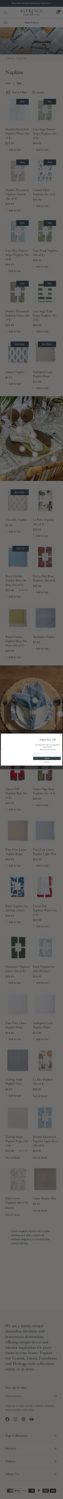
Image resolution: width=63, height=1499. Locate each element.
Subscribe (46, 758)
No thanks (46, 762)
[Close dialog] (60, 735)
